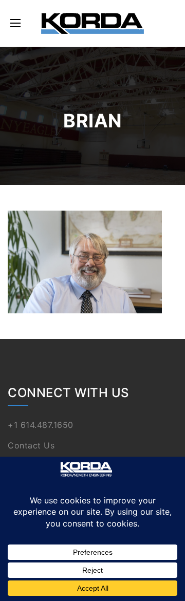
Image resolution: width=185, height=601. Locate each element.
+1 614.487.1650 (40, 425)
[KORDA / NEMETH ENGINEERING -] (92, 23)
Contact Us (31, 445)
